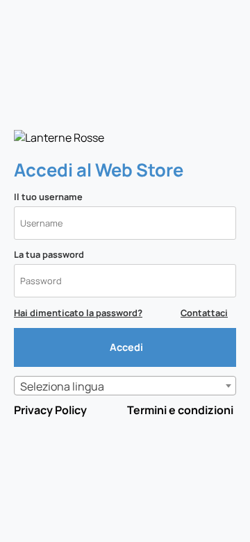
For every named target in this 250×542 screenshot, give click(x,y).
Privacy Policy (50, 410)
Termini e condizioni (180, 410)
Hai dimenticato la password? (78, 312)
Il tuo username (48, 196)
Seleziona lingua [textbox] (62, 386)
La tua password (49, 254)
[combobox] (125, 385)
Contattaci (204, 312)
